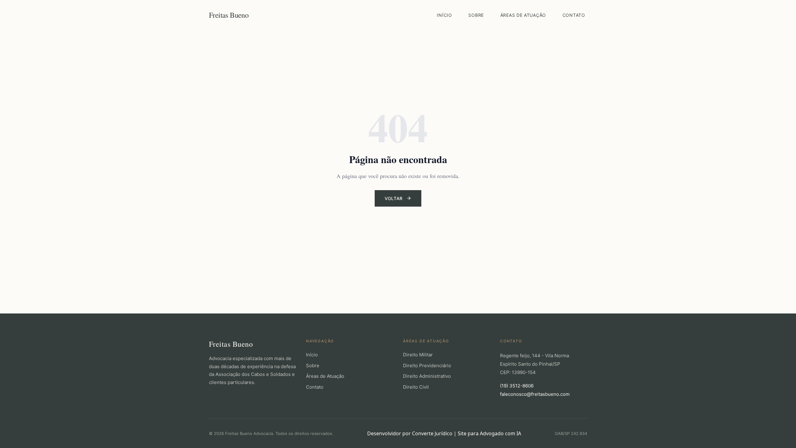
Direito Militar (418, 355)
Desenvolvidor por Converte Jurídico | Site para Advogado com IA (444, 433)
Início (444, 15)
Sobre (476, 15)
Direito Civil (416, 387)
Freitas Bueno (228, 15)
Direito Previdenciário (427, 365)
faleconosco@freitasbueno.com (535, 394)
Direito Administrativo (427, 376)
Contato (573, 15)
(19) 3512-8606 (517, 386)
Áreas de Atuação (523, 15)
